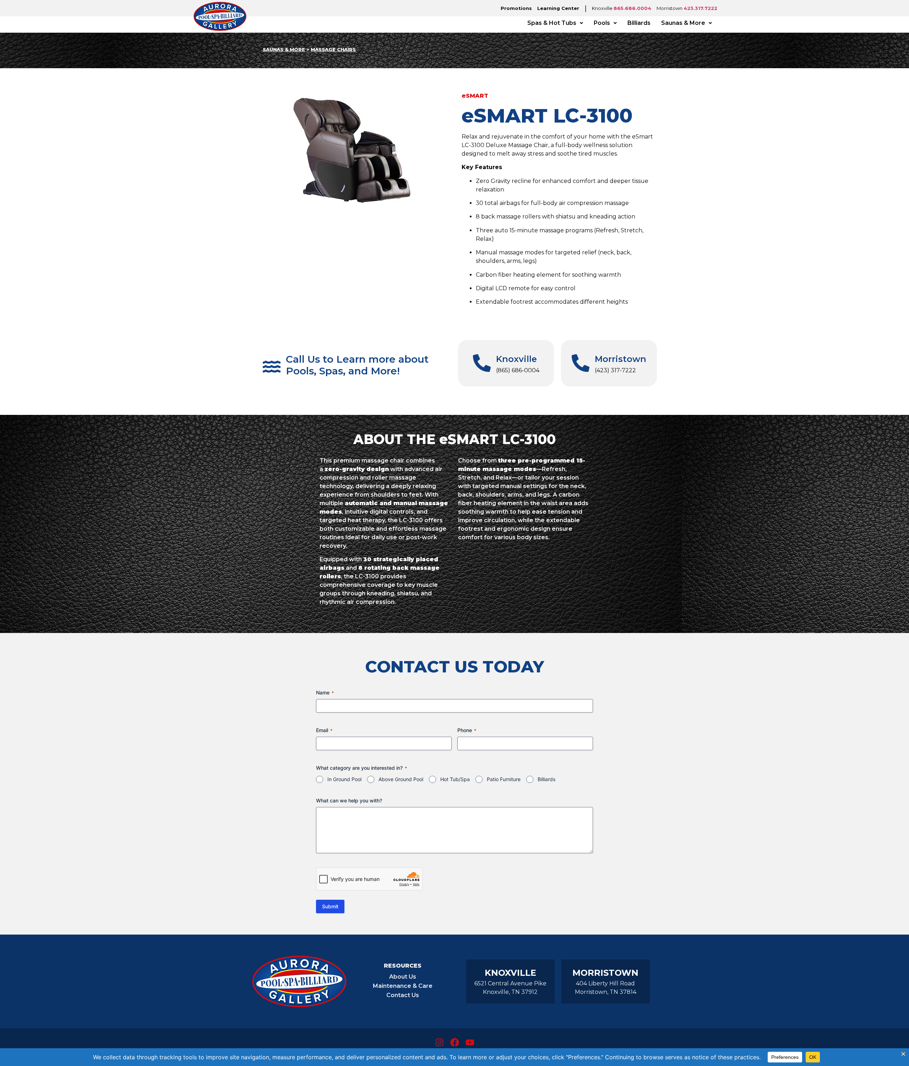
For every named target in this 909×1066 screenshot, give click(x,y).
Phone (466, 730)
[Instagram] (439, 1042)
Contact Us (402, 995)
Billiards (639, 23)
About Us (402, 976)
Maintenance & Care (402, 986)
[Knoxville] (482, 363)
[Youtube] (470, 1042)
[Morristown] (580, 363)
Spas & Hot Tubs (551, 23)
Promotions (516, 8)
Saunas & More (683, 23)
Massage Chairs (333, 49)
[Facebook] (454, 1042)
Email (324, 730)
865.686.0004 (632, 8)
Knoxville (516, 359)
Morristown (620, 359)
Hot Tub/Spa (455, 779)
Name (325, 692)
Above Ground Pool (401, 779)
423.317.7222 (700, 8)
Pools (602, 23)
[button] (555, 23)
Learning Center (558, 8)
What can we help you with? (349, 800)
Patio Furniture (504, 779)
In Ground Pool (344, 779)
